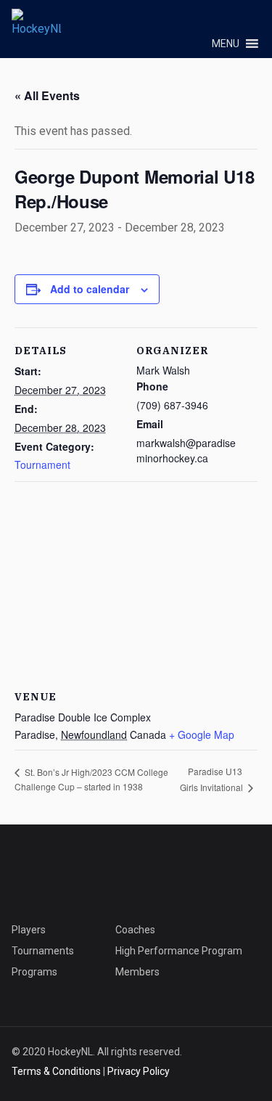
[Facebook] (250, 20)
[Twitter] (189, 20)
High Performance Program (178, 951)
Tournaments (43, 951)
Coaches (135, 930)
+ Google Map (201, 734)
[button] (225, 43)
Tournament (42, 464)
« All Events (47, 95)
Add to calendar (89, 289)
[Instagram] (230, 20)
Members (137, 972)
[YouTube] (209, 20)
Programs (34, 972)
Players (29, 930)
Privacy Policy (138, 1071)
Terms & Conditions (56, 1071)
